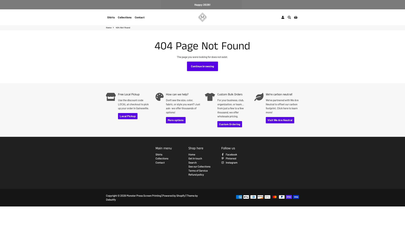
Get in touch (195, 158)
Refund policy (196, 174)
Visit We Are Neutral (280, 120)
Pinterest (230, 158)
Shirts (111, 17)
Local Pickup (128, 116)
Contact (140, 17)
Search (192, 162)
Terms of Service (198, 170)
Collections (125, 17)
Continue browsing (202, 66)
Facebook (231, 154)
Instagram (231, 162)
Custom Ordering (229, 124)
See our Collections (199, 166)
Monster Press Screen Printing (144, 195)
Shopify (180, 195)
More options (176, 120)
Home (109, 27)
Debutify (111, 199)
